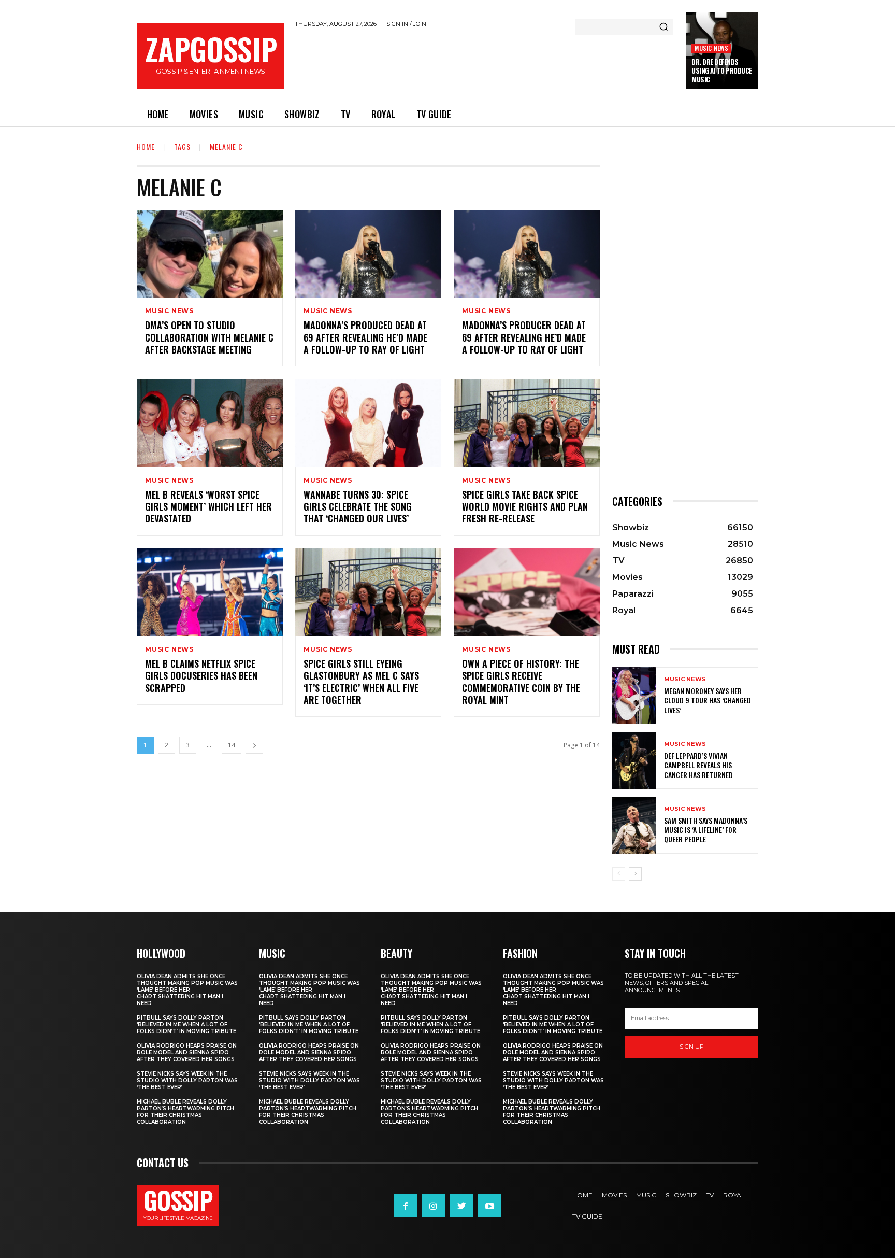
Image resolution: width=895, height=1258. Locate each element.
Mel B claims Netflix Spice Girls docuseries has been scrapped (201, 676)
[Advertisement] (485, 62)
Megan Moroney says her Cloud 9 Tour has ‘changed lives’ (707, 700)
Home (146, 146)
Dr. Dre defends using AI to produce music (721, 70)
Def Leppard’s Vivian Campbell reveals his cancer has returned (698, 765)
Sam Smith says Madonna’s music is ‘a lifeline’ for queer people (705, 829)
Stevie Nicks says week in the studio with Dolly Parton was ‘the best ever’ (187, 1080)
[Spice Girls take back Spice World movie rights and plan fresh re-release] (527, 423)
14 (231, 745)
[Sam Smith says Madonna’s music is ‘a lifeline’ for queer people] (634, 825)
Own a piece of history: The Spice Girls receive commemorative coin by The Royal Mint (521, 681)
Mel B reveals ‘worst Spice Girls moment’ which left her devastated (208, 507)
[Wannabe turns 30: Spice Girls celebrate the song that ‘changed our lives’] (368, 423)
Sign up (692, 1046)
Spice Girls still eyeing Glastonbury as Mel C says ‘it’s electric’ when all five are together (361, 681)
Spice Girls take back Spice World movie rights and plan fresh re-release (525, 507)
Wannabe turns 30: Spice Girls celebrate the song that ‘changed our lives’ (358, 507)
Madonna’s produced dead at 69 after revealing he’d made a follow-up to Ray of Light (365, 337)
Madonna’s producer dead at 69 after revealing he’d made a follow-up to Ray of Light (524, 337)
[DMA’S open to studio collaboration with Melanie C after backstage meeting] (210, 254)
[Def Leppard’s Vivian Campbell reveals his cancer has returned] (634, 760)
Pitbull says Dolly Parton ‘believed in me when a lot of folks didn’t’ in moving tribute (186, 1024)
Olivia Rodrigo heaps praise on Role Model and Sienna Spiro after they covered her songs (187, 1052)
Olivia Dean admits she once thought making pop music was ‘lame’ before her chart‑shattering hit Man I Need (187, 990)
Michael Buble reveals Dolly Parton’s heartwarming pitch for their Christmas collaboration (185, 1111)
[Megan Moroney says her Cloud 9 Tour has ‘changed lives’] (634, 695)
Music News (711, 48)
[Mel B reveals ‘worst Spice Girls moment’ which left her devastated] (210, 423)
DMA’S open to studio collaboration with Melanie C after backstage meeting (209, 337)
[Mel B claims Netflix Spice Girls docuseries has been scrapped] (210, 592)
